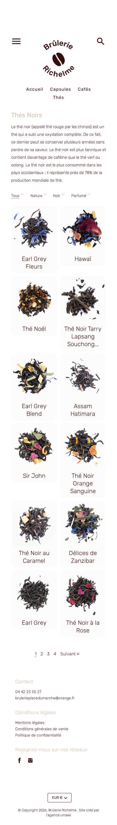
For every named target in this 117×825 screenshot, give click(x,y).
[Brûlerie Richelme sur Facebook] (19, 764)
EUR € (57, 797)
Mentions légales (29, 722)
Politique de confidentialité (38, 735)
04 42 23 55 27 (28, 692)
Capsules (60, 89)
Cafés (84, 89)
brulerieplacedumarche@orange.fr (45, 698)
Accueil (34, 89)
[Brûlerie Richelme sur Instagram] (30, 764)
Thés (58, 97)
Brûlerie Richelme (62, 810)
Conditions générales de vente (41, 729)
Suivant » (69, 653)
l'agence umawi (58, 815)
